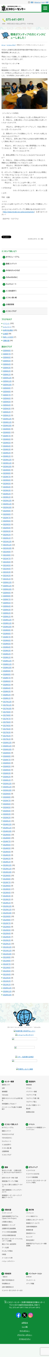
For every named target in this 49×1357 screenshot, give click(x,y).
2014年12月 (7, 824)
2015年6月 (7, 804)
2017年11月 (7, 705)
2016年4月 (7, 770)
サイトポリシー (25, 1331)
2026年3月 (7, 368)
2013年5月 (7, 889)
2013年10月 (7, 872)
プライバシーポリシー (24, 1335)
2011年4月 (7, 974)
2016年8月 (7, 756)
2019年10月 (7, 627)
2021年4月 (7, 569)
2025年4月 (7, 405)
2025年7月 (7, 395)
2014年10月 (7, 831)
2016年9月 (7, 753)
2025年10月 (7, 385)
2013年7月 (7, 882)
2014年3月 (7, 855)
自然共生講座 (8, 330)
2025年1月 (7, 415)
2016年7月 (7, 760)
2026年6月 (7, 357)
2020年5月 (7, 603)
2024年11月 (7, 422)
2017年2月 (7, 736)
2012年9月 (7, 916)
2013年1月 (7, 903)
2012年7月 (7, 923)
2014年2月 (7, 859)
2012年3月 (7, 937)
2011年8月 (7, 961)
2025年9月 (7, 388)
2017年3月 (7, 732)
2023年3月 (7, 490)
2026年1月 (7, 375)
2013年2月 (7, 899)
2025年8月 (7, 392)
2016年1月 (7, 780)
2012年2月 (7, 940)
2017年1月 (7, 739)
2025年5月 (7, 402)
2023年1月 (7, 497)
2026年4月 (7, 364)
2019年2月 (7, 654)
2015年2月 (7, 818)
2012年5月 (7, 930)
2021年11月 (7, 545)
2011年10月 (7, 954)
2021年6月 (7, 562)
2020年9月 (7, 593)
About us (38, 2)
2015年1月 (7, 821)
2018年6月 (7, 681)
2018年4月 (7, 688)
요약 (43, 2)
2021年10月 (7, 548)
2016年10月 (7, 749)
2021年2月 (7, 576)
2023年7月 (7, 477)
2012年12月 (7, 906)
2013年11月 (7, 869)
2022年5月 (7, 524)
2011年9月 (7, 957)
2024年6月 (7, 439)
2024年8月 (7, 432)
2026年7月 (7, 354)
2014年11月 (7, 828)
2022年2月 (7, 535)
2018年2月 (7, 695)
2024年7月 (7, 436)
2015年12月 (7, 784)
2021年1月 (7, 579)
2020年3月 (7, 610)
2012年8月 (7, 920)
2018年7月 (7, 678)
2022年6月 (7, 521)
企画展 (5, 334)
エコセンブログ (11, 45)
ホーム (3, 45)
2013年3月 (7, 896)
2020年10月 (7, 589)
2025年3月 (7, 409)
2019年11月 (7, 623)
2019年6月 (7, 640)
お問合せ (25, 1323)
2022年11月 (7, 504)
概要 (32, 2)
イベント (6, 323)
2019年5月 (7, 644)
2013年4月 (7, 893)
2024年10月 (7, 426)
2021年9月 (7, 552)
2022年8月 (7, 514)
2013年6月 (7, 886)
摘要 (47, 2)
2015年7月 (7, 801)
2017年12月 (7, 702)
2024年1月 (7, 456)
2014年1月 (7, 862)
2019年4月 (7, 647)
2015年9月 (7, 794)
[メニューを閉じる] (45, 8)
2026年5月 (7, 361)
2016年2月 (7, 777)
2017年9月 (7, 712)
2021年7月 (7, 559)
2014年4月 (7, 852)
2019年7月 (7, 637)
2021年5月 (7, 565)
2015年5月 (7, 807)
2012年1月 (7, 944)
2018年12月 (7, 661)
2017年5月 (7, 726)
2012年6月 (7, 927)
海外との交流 (8, 337)
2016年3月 (7, 773)
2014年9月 (7, 835)
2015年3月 (7, 814)
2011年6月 (7, 968)
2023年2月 (7, 494)
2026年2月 (7, 371)
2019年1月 (7, 657)
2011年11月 (7, 951)
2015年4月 (7, 811)
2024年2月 (7, 453)
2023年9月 (7, 470)
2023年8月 (7, 473)
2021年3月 (7, 572)
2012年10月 (7, 913)
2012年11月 (7, 910)
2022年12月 (7, 501)
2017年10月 (7, 709)
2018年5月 (7, 685)
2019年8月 (7, 634)
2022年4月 (7, 528)
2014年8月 (7, 838)
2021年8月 (7, 555)
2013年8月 (7, 879)
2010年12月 (7, 988)
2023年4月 (7, 487)
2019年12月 (7, 620)
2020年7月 (7, 599)
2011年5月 (7, 971)
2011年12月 (7, 947)
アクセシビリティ (25, 1339)
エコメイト (7, 327)
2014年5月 (7, 848)
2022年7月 (7, 518)
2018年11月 (7, 664)
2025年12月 (7, 378)
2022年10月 (7, 507)
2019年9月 (7, 630)
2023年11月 (7, 463)
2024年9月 (7, 429)
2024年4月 (7, 446)
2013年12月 (7, 865)
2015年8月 (7, 797)
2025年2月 (7, 412)
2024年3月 (7, 449)
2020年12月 (7, 582)
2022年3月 (7, 531)
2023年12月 (7, 460)
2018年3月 (7, 691)
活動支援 (6, 341)
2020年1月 (7, 617)
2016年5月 (7, 766)
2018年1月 (7, 698)
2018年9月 (7, 671)
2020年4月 (7, 606)
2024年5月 (7, 443)
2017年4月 (7, 729)
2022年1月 (7, 538)
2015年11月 (7, 787)
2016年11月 (7, 746)
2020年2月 (7, 613)
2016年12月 (7, 743)
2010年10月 (7, 995)
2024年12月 (7, 419)
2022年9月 (7, 511)
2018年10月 (7, 668)
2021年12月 (7, 542)
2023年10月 (7, 467)
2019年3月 (7, 651)
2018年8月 (7, 674)
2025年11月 (7, 381)
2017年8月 (7, 715)
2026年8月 (7, 351)
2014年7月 (7, 841)
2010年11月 (7, 991)
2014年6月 (7, 845)
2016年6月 (7, 763)
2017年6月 (7, 722)
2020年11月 (7, 586)
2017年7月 (7, 719)
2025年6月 (7, 398)
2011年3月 (7, 978)
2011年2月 (7, 981)
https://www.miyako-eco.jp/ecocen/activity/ (18, 212)
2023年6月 (7, 480)
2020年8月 (7, 596)
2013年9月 (7, 876)
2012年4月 (7, 933)
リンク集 (25, 1327)
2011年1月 (7, 985)
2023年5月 (7, 484)
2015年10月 (7, 790)
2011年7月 (7, 964)
